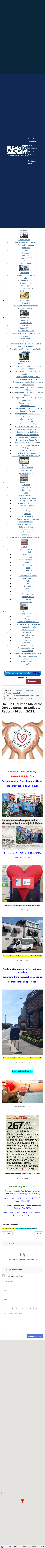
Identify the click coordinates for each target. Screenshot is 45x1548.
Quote (16, 1308)
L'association (33, 142)
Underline (12, 1308)
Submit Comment (34, 1336)
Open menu (22, 230)
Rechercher (35, 681)
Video (30, 1308)
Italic (9, 1308)
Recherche (22, 677)
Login (22, 1276)
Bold (5, 1308)
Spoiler (36, 1308)
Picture (26, 1308)
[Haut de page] (41, 1544)
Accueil (31, 138)
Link (22, 1308)
